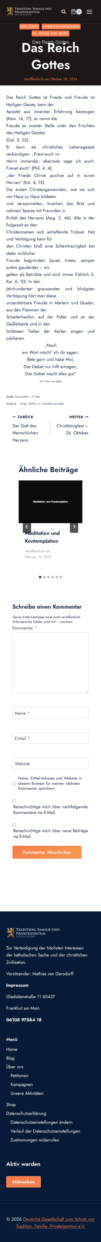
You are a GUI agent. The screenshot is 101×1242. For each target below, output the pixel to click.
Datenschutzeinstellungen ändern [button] (42, 1122)
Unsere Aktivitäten (27, 1093)
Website (22, 764)
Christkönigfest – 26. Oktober (72, 425)
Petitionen (19, 1075)
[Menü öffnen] (89, 11)
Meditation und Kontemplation (42, 537)
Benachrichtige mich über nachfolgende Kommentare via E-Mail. (50, 809)
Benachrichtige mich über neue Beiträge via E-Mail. (50, 833)
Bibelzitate (29, 26)
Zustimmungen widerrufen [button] (35, 1140)
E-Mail (22, 739)
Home (11, 1049)
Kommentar (24, 628)
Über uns (14, 1067)
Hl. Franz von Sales (50, 33)
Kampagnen (22, 1084)
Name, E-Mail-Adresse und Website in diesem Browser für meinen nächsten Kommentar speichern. (50, 784)
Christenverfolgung (61, 26)
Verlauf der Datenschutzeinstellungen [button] (45, 1131)
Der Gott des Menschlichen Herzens (25, 428)
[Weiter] (74, 526)
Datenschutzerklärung (26, 1113)
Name (22, 713)
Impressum (17, 985)
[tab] (40, 577)
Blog (10, 1058)
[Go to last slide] (27, 526)
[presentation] (50, 501)
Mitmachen (23, 1182)
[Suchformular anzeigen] (63, 11)
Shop (11, 1104)
